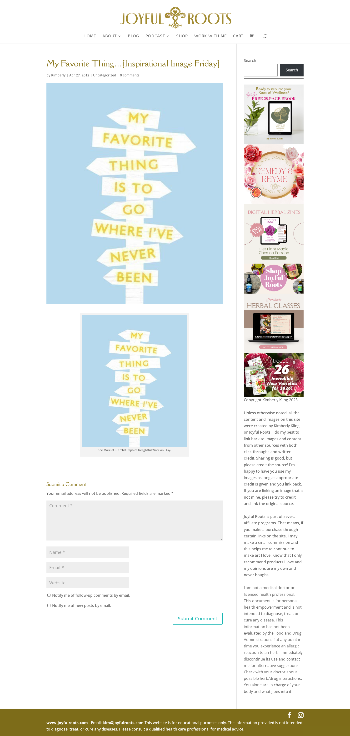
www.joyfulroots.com (67, 722)
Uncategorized (104, 75)
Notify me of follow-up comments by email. (91, 595)
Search (250, 60)
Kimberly (58, 75)
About (109, 36)
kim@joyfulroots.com (123, 722)
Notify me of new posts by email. (81, 605)
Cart (238, 36)
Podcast (155, 36)
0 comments (130, 75)
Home (90, 36)
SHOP (182, 36)
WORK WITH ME (210, 36)
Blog (133, 36)
